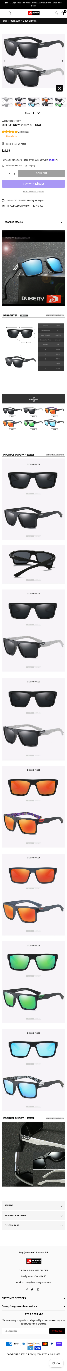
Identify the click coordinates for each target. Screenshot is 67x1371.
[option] (33, 61)
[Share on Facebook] (33, 113)
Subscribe (57, 1331)
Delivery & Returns (13, 165)
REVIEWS (9, 1205)
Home (4, 21)
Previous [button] (4, 61)
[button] (15, 132)
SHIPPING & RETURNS (15, 1215)
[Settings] (56, 13)
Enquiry (31, 165)
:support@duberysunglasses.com (36, 1282)
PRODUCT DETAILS (14, 222)
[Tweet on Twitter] (39, 113)
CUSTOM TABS (12, 1225)
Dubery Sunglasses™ (11, 120)
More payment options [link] (33, 191)
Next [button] (62, 61)
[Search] (9, 13)
